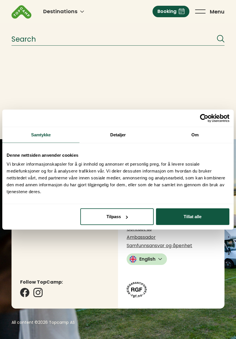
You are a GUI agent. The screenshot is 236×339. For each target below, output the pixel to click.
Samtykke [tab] (41, 134)
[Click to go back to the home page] (21, 12)
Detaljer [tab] (118, 134)
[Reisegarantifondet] (137, 290)
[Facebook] (24, 292)
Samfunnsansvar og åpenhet (159, 245)
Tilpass (113, 216)
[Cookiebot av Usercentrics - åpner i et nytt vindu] (204, 118)
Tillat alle (192, 216)
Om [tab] (195, 134)
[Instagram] (38, 292)
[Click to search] (220, 38)
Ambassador (141, 237)
